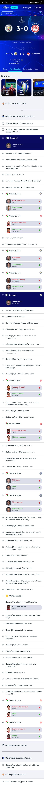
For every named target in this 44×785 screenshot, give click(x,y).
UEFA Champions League (5, 7)
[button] (38, 7)
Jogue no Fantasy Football (6, 92)
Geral (5, 69)
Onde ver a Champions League (23, 92)
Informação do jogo (30, 69)
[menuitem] (14, 7)
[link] (14, 7)
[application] (22, 28)
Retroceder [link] (8, 13)
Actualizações (15, 69)
